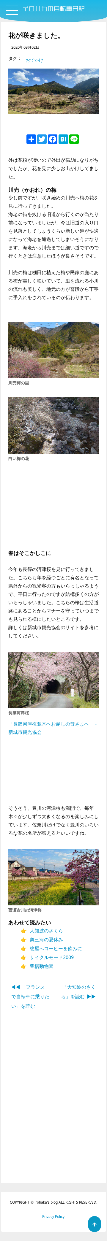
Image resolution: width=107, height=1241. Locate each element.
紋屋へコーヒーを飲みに (56, 948)
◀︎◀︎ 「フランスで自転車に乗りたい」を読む (30, 996)
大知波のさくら (46, 930)
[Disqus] (53, 1108)
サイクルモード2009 (52, 957)
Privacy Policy (53, 1216)
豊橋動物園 (42, 966)
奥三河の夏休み (46, 939)
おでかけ (34, 60)
